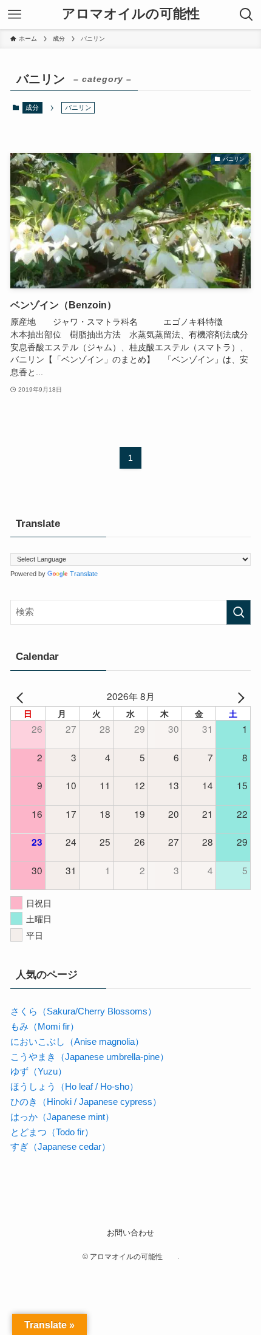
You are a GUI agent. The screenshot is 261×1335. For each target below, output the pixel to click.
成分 (32, 107)
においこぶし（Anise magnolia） (77, 1041)
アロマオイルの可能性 (137, 14)
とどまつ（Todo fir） (51, 1132)
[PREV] (21, 696)
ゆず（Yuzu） (38, 1071)
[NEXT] (239, 696)
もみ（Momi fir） (44, 1026)
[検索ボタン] (246, 14)
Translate (84, 573)
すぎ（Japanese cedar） (60, 1146)
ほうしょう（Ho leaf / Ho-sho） (74, 1086)
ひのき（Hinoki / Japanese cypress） (85, 1101)
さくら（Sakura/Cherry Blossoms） (83, 1011)
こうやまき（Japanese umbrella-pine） (89, 1056)
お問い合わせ (130, 1232)
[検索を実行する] (238, 612)
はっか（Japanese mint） (62, 1117)
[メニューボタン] (14, 14)
